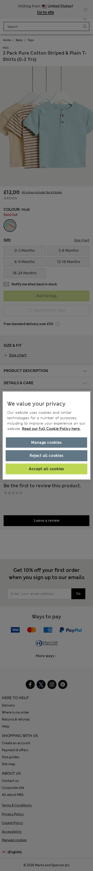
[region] (46, 435)
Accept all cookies (46, 468)
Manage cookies (46, 442)
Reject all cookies (46, 455)
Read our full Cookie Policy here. (51, 428)
